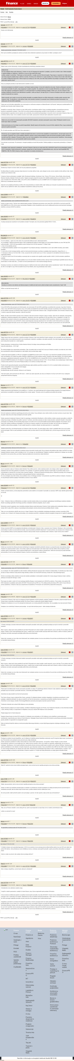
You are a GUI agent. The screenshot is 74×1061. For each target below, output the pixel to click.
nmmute (3, 25)
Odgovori (63, 27)
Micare (3, 463)
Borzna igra (66, 935)
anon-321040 (4, 485)
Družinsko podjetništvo (54, 987)
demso (3, 821)
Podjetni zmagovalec (30, 1025)
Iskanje (20, 8)
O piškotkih (17, 967)
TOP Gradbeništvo (30, 1037)
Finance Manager (29, 954)
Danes (29, 3)
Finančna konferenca (54, 954)
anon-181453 (4, 216)
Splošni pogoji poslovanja (17, 961)
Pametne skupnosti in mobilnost (30, 1019)
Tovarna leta (30, 1032)
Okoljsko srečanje (53, 982)
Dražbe (28, 950)
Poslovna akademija (53, 936)
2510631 (4, 63)
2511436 (4, 544)
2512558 (4, 652)
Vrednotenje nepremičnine (66, 940)
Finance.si (29, 935)
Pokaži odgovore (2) (68, 609)
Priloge (16, 945)
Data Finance (28, 945)
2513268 (4, 823)
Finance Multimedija (30, 959)
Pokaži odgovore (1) (68, 37)
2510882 (4, 219)
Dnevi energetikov (54, 960)
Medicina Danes (41, 934)
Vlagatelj (56, 3)
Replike (11, 12)
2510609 (4, 27)
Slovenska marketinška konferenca (54, 948)
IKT (27, 978)
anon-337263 (4, 616)
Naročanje (17, 937)
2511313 (4, 488)
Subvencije (29, 1029)
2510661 (26, 197)
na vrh (37, 40)
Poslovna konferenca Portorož (54, 941)
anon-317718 (25, 27)
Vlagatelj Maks (29, 1052)
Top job (28, 1042)
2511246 (4, 466)
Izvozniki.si (29, 982)
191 (17, 22)
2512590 (4, 735)
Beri (7, 12)
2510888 (4, 278)
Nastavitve (11, 8)
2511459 (4, 564)
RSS (15, 952)
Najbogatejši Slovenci (30, 1001)
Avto (27, 941)
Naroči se (45, 3)
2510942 (4, 387)
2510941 (4, 334)
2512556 (4, 618)
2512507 (4, 596)
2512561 (4, 686)
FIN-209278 (4, 235)
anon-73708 (4, 779)
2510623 (4, 46)
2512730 (4, 805)
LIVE (22, 3)
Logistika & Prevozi (29, 991)
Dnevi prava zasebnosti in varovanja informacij (54, 1007)
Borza (36, 3)
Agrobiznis (29, 938)
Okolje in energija (29, 1010)
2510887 (4, 238)
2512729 (4, 781)
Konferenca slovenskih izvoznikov (54, 993)
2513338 (4, 885)
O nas (16, 933)
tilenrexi (3, 385)
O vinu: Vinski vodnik (64, 965)
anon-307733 (4, 61)
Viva (39, 938)
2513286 (4, 841)
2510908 (4, 300)
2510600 (33, 27)
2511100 (4, 444)
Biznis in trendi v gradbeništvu (54, 999)
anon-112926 (4, 194)
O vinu (28, 1014)
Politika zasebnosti (17, 956)
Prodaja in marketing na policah (54, 970)
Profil (6, 8)
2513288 (4, 866)
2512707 (4, 762)
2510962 (4, 406)
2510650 (4, 164)
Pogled (2, 12)
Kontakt (16, 948)
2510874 (4, 197)
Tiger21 (3, 863)
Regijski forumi (53, 977)
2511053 (25, 444)
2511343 (4, 525)
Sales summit (52, 965)
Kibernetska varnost (30, 986)
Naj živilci (29, 1005)
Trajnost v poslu (29, 1047)
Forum (2, 8)
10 (13, 22)
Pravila (16, 8)
